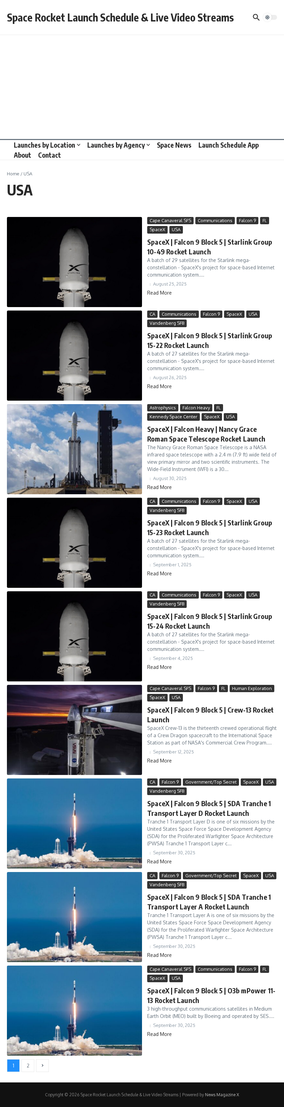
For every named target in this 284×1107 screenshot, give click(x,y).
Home (13, 173)
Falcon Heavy (196, 407)
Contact (49, 155)
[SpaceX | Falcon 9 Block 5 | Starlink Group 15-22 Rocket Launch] (74, 356)
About (22, 155)
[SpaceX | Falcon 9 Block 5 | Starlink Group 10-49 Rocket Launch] (74, 262)
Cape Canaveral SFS (170, 220)
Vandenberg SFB (167, 323)
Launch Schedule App (228, 145)
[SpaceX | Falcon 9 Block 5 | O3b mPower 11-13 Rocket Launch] (74, 1011)
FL (265, 220)
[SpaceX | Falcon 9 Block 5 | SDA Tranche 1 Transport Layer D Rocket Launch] (74, 823)
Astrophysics (163, 407)
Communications (215, 220)
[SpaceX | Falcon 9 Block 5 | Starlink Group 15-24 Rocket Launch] (74, 636)
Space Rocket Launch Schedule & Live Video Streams (120, 17)
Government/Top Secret (211, 782)
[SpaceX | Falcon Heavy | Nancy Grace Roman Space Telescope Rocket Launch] (74, 449)
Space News (174, 145)
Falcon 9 (247, 220)
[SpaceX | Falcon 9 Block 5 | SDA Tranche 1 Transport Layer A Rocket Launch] (74, 917)
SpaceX (157, 229)
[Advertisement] (142, 87)
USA (176, 229)
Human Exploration (252, 688)
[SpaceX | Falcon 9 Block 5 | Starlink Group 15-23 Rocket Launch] (74, 543)
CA (152, 314)
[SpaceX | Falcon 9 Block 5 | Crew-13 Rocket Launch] (74, 730)
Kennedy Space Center (173, 416)
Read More (159, 293)
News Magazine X (222, 1094)
